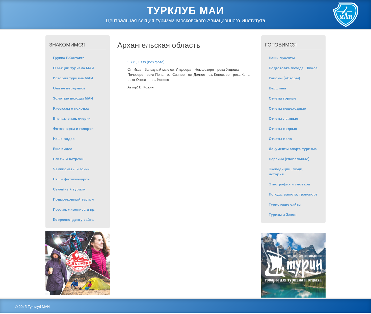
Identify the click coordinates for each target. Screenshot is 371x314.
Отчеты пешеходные (287, 108)
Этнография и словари (289, 183)
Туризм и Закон (282, 214)
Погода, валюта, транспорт (293, 194)
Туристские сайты (285, 204)
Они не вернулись (69, 87)
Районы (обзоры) (284, 77)
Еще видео (62, 148)
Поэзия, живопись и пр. (74, 209)
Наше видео (64, 138)
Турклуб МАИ (185, 10)
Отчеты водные (283, 128)
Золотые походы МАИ (73, 98)
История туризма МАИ (73, 77)
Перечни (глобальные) (289, 158)
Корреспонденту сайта (73, 219)
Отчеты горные (282, 98)
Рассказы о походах (71, 108)
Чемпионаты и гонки (71, 168)
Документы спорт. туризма (293, 148)
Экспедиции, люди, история (286, 171)
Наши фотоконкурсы (71, 178)
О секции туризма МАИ (73, 67)
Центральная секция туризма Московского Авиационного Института (185, 20)
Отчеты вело (280, 138)
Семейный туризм (69, 188)
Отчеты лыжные (283, 118)
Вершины (277, 87)
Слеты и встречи (68, 158)
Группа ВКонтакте (69, 57)
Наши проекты (282, 57)
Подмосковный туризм (73, 199)
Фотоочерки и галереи (73, 128)
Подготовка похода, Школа (293, 67)
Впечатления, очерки (72, 118)
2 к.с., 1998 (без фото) (146, 61)
